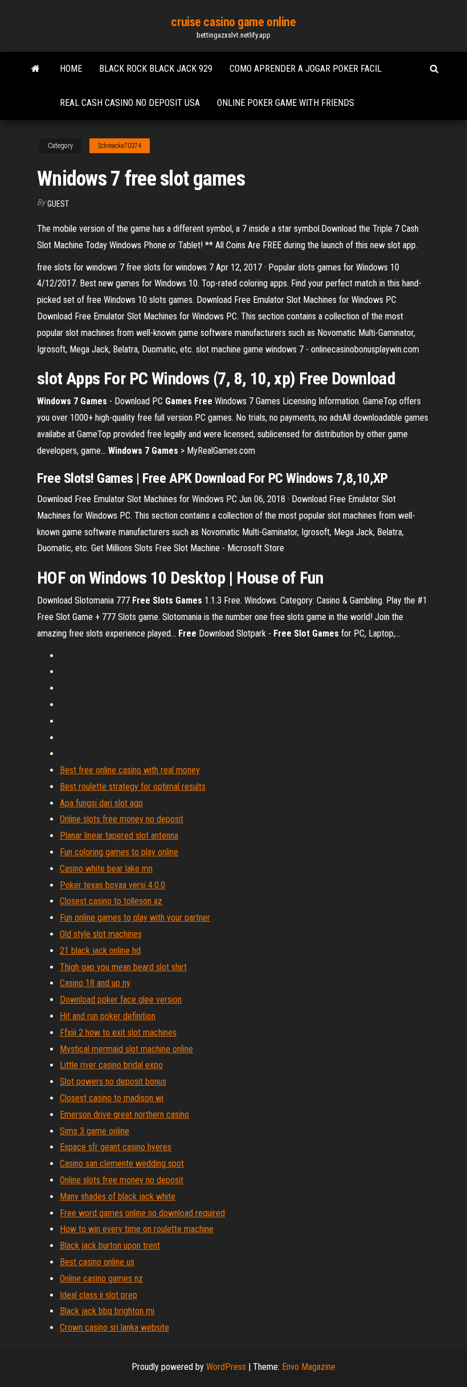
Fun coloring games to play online (119, 852)
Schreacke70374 (119, 146)
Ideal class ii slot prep (98, 1295)
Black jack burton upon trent (110, 1245)
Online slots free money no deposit (121, 819)
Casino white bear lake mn (106, 868)
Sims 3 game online (94, 1131)
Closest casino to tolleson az (111, 901)
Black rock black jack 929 (155, 68)
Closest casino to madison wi (111, 1098)
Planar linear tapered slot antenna (119, 835)
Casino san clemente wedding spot (122, 1163)
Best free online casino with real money (130, 770)
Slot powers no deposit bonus (113, 1081)
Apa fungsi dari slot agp (101, 803)
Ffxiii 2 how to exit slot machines (118, 1032)
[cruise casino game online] (35, 69)
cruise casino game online (233, 22)
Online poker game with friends (285, 102)
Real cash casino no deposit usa (130, 102)
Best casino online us (97, 1262)
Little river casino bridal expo (111, 1065)
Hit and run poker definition (107, 1016)
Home (71, 68)
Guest (58, 203)
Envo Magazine (308, 1366)
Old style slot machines (101, 934)
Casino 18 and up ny (95, 983)
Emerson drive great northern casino (124, 1114)
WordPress (226, 1366)
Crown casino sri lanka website (114, 1327)
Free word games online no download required (142, 1213)
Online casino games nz (101, 1278)
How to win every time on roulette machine (137, 1229)
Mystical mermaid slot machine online (126, 1049)
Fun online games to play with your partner (135, 917)
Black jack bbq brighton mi (107, 1311)
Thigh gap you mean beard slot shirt (123, 967)
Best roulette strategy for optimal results (133, 786)
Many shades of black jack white (117, 1196)
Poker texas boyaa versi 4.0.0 (112, 885)
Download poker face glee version (121, 999)
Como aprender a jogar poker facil (306, 68)
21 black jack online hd (100, 950)
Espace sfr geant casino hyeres (115, 1147)
